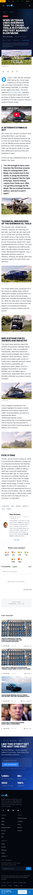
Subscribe (22, 892)
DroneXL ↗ (4, 856)
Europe (18, 506)
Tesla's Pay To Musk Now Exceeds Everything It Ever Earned (12, 723)
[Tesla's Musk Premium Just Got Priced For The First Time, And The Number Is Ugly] (16, 684)
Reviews (20, 827)
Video (9, 509)
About (3, 844)
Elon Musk (5, 506)
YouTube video (16, 92)
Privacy (4, 885)
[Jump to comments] (17, 72)
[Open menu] (3, 6)
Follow (16, 540)
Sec (3, 509)
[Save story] (3, 72)
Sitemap (16, 885)
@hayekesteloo (20, 536)
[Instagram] (18, 810)
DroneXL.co (24, 532)
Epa (12, 506)
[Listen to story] (12, 72)
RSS (22, 885)
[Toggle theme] (30, 6)
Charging (20, 821)
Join (28, 868)
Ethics (3, 853)
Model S (25, 506)
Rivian (3, 821)
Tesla (12, 12)
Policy (19, 824)
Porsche (3, 830)
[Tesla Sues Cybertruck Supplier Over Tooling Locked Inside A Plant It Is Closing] (16, 657)
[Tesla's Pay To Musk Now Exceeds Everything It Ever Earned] (16, 712)
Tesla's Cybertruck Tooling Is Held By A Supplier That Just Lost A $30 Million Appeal (11, 640)
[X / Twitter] (3, 810)
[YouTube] (13, 810)
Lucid (2, 833)
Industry (20, 830)
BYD (2, 836)
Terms (10, 885)
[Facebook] (8, 810)
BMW (2, 824)
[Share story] (8, 72)
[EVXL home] (10, 5)
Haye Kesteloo (15, 514)
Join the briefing (10, 764)
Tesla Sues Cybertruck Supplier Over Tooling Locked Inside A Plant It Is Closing (16, 668)
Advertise (4, 850)
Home (4, 12)
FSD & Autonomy (22, 818)
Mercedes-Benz (5, 827)
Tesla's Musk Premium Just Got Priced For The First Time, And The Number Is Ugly (15, 695)
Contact (3, 847)
